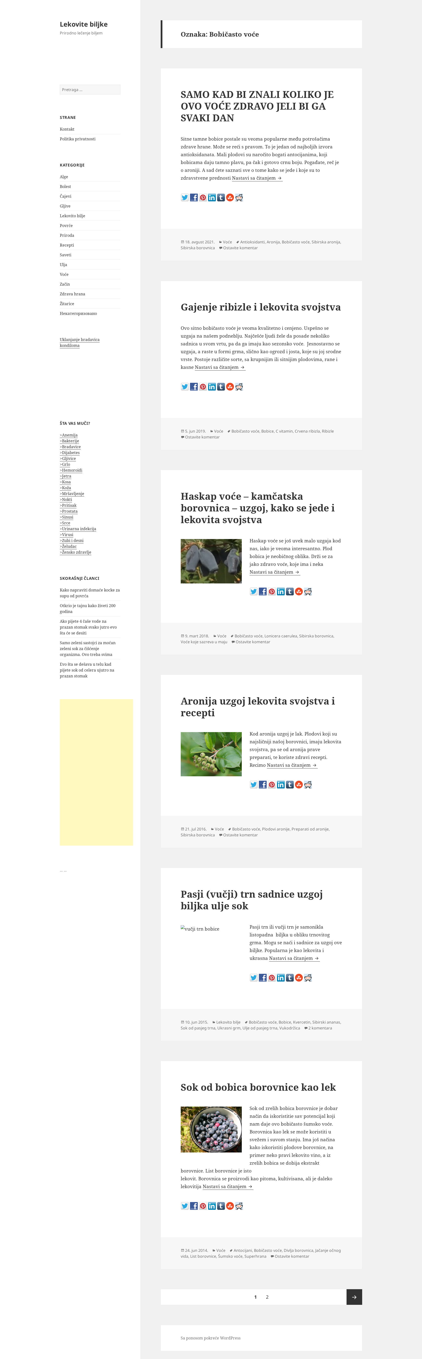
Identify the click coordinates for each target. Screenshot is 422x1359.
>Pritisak (68, 505)
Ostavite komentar (240, 247)
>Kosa (65, 482)
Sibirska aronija (326, 242)
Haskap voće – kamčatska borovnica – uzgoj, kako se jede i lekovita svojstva (258, 507)
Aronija (273, 242)
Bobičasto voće (296, 242)
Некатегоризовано (78, 313)
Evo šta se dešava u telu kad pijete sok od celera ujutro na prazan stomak (87, 670)
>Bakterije (69, 441)
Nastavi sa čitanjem (257, 178)
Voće (64, 274)
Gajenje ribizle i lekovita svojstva (261, 306)
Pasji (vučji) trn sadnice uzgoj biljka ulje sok (252, 899)
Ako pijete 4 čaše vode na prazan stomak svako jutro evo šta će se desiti (88, 627)
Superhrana (255, 1256)
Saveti (65, 255)
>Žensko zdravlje (75, 552)
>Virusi (66, 534)
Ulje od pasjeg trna (260, 1028)
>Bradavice (70, 446)
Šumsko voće (230, 1256)
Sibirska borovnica (198, 247)
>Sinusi (66, 517)
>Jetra (65, 476)
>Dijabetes (70, 452)
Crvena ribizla (307, 431)
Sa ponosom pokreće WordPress (211, 1338)
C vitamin (284, 431)
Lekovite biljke (84, 24)
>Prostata (69, 511)
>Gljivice (68, 458)
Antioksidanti (252, 242)
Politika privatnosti (77, 139)
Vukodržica (289, 1028)
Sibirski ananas (326, 1022)
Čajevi (65, 196)
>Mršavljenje (72, 493)
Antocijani (243, 1250)
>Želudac (68, 546)
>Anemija (69, 435)
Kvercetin (301, 1022)
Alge (64, 176)
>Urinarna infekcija (78, 528)
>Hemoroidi (71, 470)
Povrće (66, 225)
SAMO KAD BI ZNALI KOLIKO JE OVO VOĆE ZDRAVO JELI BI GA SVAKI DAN (257, 106)
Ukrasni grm (229, 1028)
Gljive (65, 206)
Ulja (63, 264)
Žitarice (67, 303)
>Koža (65, 487)
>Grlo (65, 464)
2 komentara (320, 1028)
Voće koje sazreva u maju (204, 641)
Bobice (267, 431)
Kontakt (67, 129)
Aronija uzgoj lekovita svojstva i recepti (258, 706)
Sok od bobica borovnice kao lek (258, 1086)
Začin (65, 284)
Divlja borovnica (298, 1250)
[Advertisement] (96, 772)
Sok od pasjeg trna (198, 1028)
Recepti (67, 245)
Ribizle (328, 431)
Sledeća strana (354, 1297)
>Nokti (66, 499)
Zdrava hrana (72, 294)
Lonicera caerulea (280, 636)
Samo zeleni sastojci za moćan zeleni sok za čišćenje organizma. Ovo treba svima (88, 648)
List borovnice (203, 1256)
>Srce (65, 523)
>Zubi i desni (72, 540)
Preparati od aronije (310, 829)
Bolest (65, 186)
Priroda (67, 235)
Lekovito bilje (72, 215)
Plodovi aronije (276, 829)
